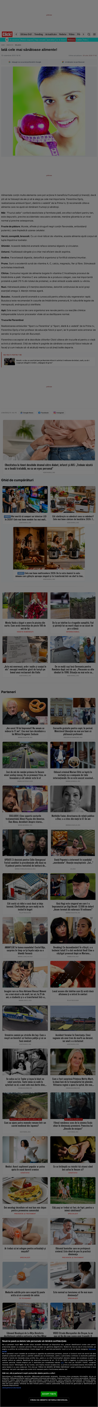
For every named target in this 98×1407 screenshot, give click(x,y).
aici (62, 1362)
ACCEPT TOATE (49, 1394)
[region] (49, 1372)
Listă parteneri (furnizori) (11, 1388)
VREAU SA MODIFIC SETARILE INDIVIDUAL (49, 1400)
